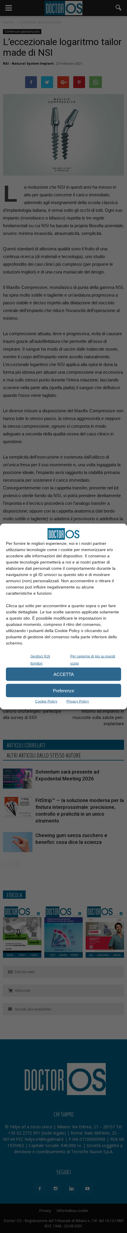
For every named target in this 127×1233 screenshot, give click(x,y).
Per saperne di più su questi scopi (92, 660)
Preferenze (63, 690)
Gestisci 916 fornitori (40, 660)
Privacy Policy (77, 701)
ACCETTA (63, 674)
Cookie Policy (46, 701)
